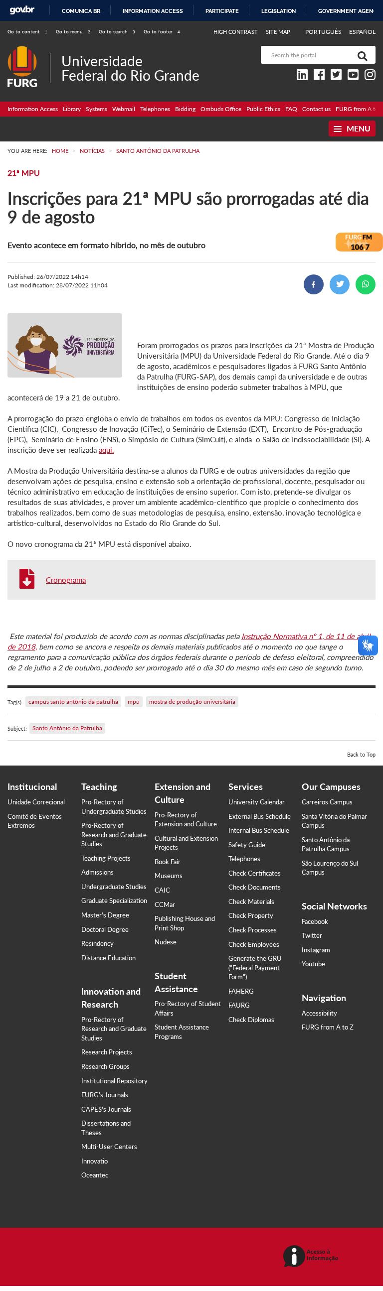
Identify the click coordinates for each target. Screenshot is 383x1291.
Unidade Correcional (36, 802)
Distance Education (108, 958)
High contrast (235, 31)
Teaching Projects (106, 858)
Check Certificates (254, 873)
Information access (153, 10)
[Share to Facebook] (314, 284)
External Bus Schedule (259, 816)
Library (72, 109)
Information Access (32, 109)
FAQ (291, 109)
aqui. (106, 449)
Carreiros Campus (327, 802)
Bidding (185, 109)
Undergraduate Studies (114, 887)
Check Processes (252, 930)
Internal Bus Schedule (258, 830)
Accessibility (319, 1013)
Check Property (250, 915)
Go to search (117, 31)
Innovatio (94, 1161)
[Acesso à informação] (312, 1257)
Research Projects (106, 1052)
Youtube (313, 964)
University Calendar (256, 802)
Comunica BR (81, 10)
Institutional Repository (114, 1081)
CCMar (165, 904)
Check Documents (254, 887)
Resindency (97, 943)
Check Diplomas (251, 1020)
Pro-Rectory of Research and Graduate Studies (114, 834)
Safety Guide (246, 845)
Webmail (123, 109)
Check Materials (251, 901)
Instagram (316, 950)
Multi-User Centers (109, 1147)
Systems (96, 109)
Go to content (27, 31)
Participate (222, 10)
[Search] (360, 54)
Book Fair (168, 862)
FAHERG (241, 991)
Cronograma (66, 579)
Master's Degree (105, 915)
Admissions (97, 872)
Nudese (166, 942)
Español (362, 31)
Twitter (312, 935)
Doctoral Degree (105, 929)
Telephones (155, 109)
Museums (169, 876)
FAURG (239, 1005)
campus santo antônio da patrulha (73, 701)
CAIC (162, 890)
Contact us (316, 109)
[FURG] (28, 50)
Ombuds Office (220, 109)
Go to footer (162, 31)
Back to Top (361, 754)
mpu (134, 701)
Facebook (315, 921)
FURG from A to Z (328, 1027)
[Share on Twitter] (340, 284)
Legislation (278, 10)
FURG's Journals (104, 1095)
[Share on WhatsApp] (366, 284)
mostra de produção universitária (192, 701)
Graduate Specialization (114, 900)
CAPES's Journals (106, 1109)
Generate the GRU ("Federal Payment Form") (255, 967)
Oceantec (94, 1175)
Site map (278, 31)
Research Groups (105, 1066)
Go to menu (73, 31)
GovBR (21, 10)
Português (324, 31)
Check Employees (253, 944)
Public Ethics (263, 109)
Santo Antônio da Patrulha (67, 728)
